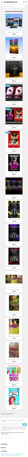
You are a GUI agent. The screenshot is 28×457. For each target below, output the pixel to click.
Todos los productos (8, 414)
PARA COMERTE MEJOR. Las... (14, 266)
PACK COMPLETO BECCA (14, 383)
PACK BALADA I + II (14, 102)
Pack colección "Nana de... (14, 79)
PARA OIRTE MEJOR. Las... (14, 242)
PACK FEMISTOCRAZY (14, 125)
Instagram (13, 438)
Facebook (2, 438)
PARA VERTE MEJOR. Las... (14, 219)
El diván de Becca (14, 406)
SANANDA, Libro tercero (14, 359)
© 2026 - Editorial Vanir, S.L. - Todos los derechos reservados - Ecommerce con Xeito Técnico (12, 454)
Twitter (6, 438)
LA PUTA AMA (14, 172)
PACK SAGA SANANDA (14, 289)
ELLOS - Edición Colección (14, 32)
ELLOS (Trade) (14, 55)
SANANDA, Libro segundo (14, 336)
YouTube (10, 438)
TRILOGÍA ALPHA (14, 196)
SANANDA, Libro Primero (14, 313)
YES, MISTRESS (14, 149)
